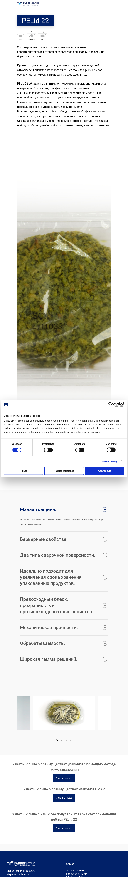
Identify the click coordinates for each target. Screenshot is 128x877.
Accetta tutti (104, 470)
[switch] (48, 450)
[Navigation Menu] (109, 3)
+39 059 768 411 (79, 870)
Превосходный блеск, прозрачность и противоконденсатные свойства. (56, 605)
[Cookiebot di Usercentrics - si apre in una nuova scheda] (110, 404)
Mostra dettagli (109, 461)
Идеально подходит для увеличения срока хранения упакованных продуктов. (51, 577)
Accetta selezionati (64, 470)
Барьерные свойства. (44, 539)
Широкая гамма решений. (48, 659)
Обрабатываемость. (42, 643)
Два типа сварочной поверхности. (57, 555)
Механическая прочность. (49, 627)
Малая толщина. (38, 509)
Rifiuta (23, 470)
